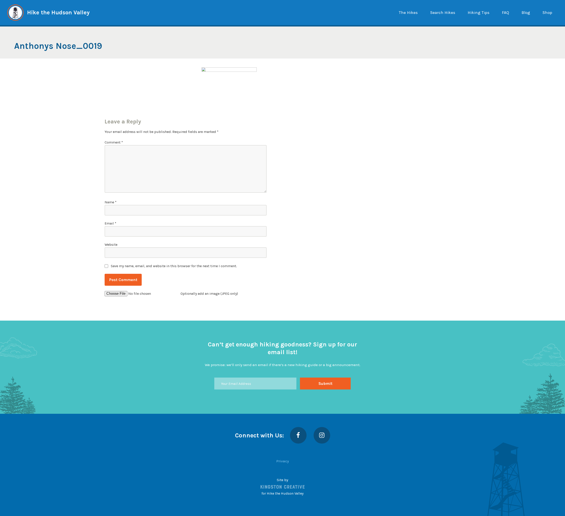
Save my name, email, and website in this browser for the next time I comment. (174, 266)
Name (111, 202)
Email (110, 223)
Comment (114, 142)
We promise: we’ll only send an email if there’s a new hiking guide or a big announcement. (282, 365)
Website (111, 244)
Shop (547, 12)
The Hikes (408, 12)
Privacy (282, 461)
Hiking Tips (479, 12)
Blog (526, 12)
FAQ (505, 12)
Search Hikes (442, 12)
